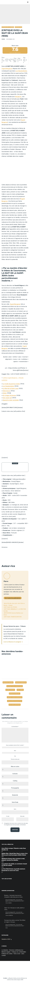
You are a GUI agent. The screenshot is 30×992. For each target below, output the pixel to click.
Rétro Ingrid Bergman (15, 697)
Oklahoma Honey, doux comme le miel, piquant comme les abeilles (13, 859)
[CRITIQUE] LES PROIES (10, 607)
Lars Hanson (10, 689)
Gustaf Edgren (8, 682)
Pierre (3, 39)
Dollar (5, 393)
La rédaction (5, 950)
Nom (15, 809)
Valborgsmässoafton (15, 701)
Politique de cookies (7, 953)
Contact (4, 955)
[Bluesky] (18, 973)
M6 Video (20, 689)
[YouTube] (11, 973)
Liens (22, 953)
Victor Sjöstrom (15, 704)
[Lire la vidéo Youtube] (15, 553)
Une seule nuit (7, 398)
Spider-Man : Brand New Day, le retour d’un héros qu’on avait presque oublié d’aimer (15, 854)
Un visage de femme (9, 395)
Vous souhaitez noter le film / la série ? (15, 745)
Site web (22, 816)
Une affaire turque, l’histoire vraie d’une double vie (14, 849)
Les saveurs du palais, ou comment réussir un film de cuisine (14, 864)
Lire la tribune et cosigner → (13, 642)
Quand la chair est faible (11, 400)
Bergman (18, 96)
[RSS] (27, 973)
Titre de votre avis (15, 759)
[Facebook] (2, 973)
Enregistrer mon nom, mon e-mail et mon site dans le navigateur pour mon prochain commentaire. (16, 824)
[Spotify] (24, 973)
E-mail (7, 816)
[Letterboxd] (21, 973)
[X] (5, 973)
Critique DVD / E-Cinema (8, 27)
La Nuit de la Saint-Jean (10, 388)
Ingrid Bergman (7, 68)
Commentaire (15, 726)
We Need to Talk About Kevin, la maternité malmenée (17, 467)
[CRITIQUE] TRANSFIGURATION (12, 616)
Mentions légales (6, 952)
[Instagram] (8, 973)
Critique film (18, 27)
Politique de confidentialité (19, 952)
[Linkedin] (15, 973)
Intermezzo (6, 391)
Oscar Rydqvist (15, 693)
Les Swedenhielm (21, 71)
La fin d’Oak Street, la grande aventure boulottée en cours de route (13, 869)
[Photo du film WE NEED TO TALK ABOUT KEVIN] (6, 467)
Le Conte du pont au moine (11, 384)
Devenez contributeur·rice (16, 950)
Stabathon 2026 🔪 (7, 939)
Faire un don (17, 953)
